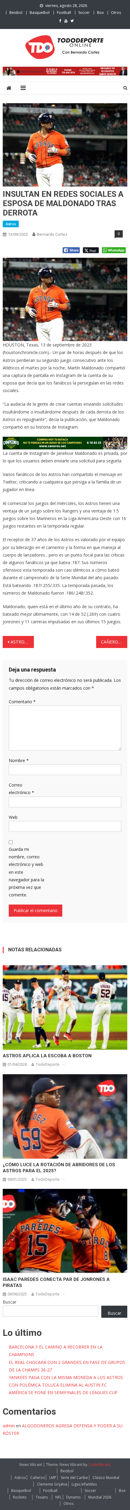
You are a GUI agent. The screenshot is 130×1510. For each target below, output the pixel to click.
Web (13, 817)
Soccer (84, 12)
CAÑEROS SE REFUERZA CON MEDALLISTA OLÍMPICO (114, 642)
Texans (42, 1497)
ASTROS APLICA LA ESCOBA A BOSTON (47, 1055)
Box (100, 12)
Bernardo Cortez (52, 234)
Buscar (9, 1302)
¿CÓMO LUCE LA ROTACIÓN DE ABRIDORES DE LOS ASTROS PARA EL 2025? (59, 1167)
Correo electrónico (21, 788)
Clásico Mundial (106, 1477)
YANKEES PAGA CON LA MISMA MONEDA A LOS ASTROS (66, 1377)
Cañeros (37, 1477)
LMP (52, 1477)
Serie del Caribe (74, 1477)
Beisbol (15, 12)
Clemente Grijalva (52, 1484)
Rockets (19, 1497)
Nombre (19, 760)
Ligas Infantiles (84, 1484)
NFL (58, 1497)
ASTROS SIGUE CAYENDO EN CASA (22, 642)
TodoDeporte (48, 1064)
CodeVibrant (99, 1464)
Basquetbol (40, 12)
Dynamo (73, 1497)
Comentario (22, 701)
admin (9, 1426)
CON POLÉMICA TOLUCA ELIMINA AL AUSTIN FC (58, 1385)
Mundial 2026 (99, 1497)
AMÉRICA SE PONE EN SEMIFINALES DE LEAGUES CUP (63, 1392)
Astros (11, 224)
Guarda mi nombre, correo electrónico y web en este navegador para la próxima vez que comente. (26, 872)
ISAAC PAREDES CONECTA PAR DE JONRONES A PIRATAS (56, 1282)
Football (64, 12)
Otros (116, 12)
